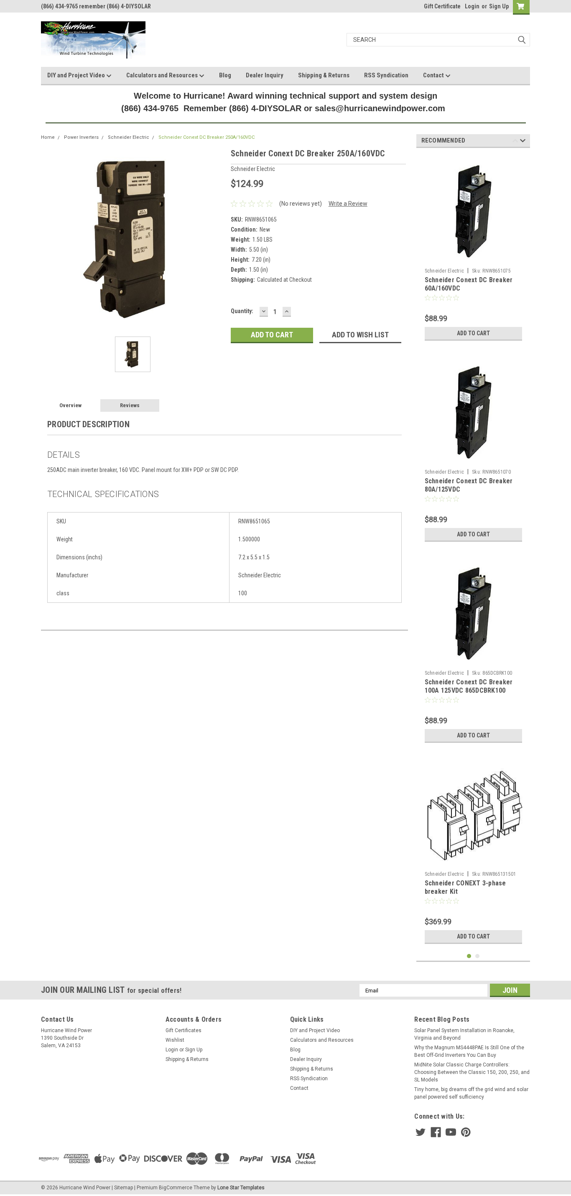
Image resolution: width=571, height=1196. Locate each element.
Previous (515, 142)
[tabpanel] (473, 249)
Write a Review (348, 203)
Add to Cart (473, 333)
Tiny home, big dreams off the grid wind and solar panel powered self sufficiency (471, 1093)
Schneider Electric (128, 137)
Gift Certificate (442, 6)
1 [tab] (469, 956)
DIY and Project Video (76, 75)
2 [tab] (477, 956)
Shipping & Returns (323, 75)
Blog (225, 75)
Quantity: (242, 311)
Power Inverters (81, 137)
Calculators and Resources (162, 75)
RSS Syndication (386, 75)
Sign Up (499, 6)
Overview (70, 405)
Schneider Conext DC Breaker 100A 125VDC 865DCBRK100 (469, 686)
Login (472, 6)
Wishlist (175, 1040)
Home (48, 137)
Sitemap (123, 1188)
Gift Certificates (183, 1030)
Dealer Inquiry (264, 75)
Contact (434, 75)
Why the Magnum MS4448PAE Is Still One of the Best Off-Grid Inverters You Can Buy (469, 1051)
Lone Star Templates (241, 1188)
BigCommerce (175, 1188)
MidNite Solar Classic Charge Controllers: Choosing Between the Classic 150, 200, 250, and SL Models (472, 1072)
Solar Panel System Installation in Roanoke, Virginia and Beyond (464, 1034)
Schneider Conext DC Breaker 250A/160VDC (206, 137)
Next (523, 142)
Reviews (130, 405)
